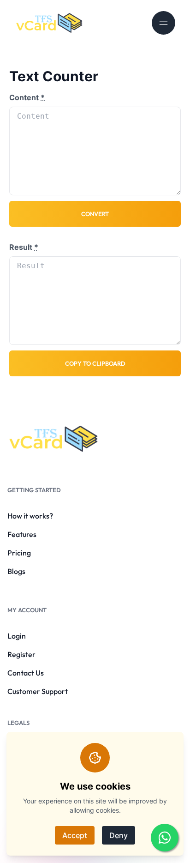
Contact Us (25, 672)
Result (23, 247)
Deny (118, 835)
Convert (95, 213)
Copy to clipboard (95, 363)
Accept (74, 835)
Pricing (19, 552)
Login (16, 635)
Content (27, 97)
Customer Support (37, 691)
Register (21, 654)
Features (21, 534)
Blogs (16, 571)
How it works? (30, 515)
